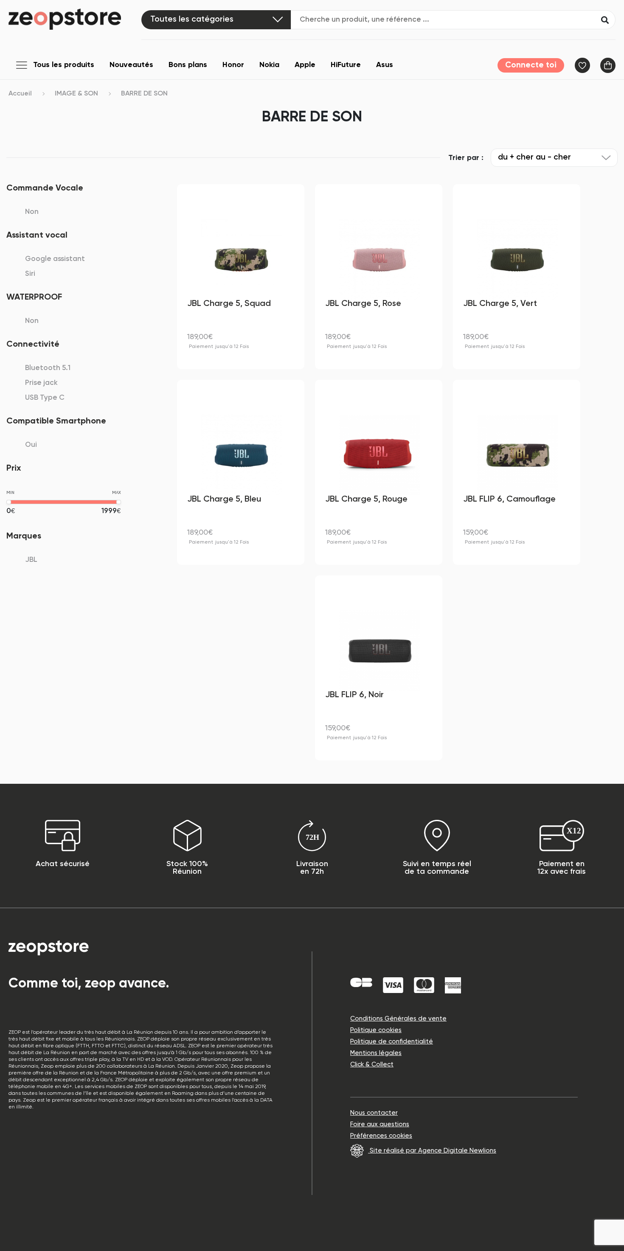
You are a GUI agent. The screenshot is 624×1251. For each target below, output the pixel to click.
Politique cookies (376, 1030)
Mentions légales (376, 1053)
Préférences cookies (381, 1136)
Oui (31, 445)
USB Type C (45, 397)
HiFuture (346, 65)
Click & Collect (372, 1064)
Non (32, 212)
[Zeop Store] (74, 19)
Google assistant (55, 259)
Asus (384, 65)
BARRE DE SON (144, 93)
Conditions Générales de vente (398, 1018)
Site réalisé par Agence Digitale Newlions (432, 1150)
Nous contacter (374, 1113)
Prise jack (41, 383)
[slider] (8, 502)
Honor (233, 65)
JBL (31, 560)
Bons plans (188, 65)
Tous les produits (63, 65)
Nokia (269, 65)
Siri (30, 274)
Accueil (20, 93)
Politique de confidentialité (391, 1041)
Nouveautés (131, 65)
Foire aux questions (379, 1124)
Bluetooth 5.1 (47, 368)
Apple (305, 65)
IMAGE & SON (76, 93)
